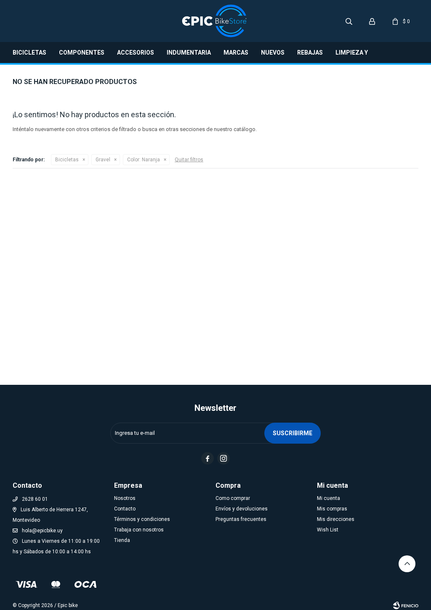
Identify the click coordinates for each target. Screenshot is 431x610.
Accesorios (135, 52)
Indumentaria (189, 52)
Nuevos (273, 52)
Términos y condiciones (142, 519)
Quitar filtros (189, 160)
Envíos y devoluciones (242, 509)
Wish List (327, 530)
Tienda (122, 540)
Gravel (103, 160)
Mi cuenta (328, 498)
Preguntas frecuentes (241, 519)
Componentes (81, 52)
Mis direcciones (335, 519)
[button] (348, 21)
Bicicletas (29, 52)
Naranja (143, 160)
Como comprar (233, 498)
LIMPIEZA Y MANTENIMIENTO (360, 56)
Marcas (235, 52)
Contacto (125, 509)
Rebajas (310, 52)
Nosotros (125, 498)
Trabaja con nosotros (139, 530)
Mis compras (332, 509)
